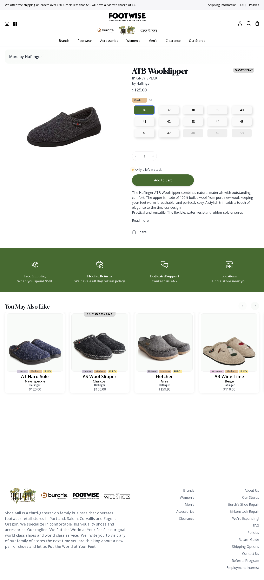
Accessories (185, 511)
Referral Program (245, 560)
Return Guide (249, 539)
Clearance (186, 518)
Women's (187, 497)
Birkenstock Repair (244, 511)
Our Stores (250, 497)
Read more (140, 220)
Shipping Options (245, 546)
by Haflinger (141, 83)
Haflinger (34, 385)
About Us (252, 490)
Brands (188, 490)
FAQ (256, 525)
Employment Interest (242, 567)
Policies (253, 532)
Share (142, 232)
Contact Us (250, 553)
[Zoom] (13, 181)
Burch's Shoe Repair (243, 504)
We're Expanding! (245, 518)
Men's (189, 504)
